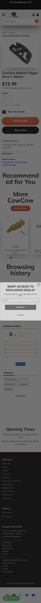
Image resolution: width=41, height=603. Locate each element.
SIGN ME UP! (20, 307)
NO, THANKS (20, 315)
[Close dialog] (38, 284)
